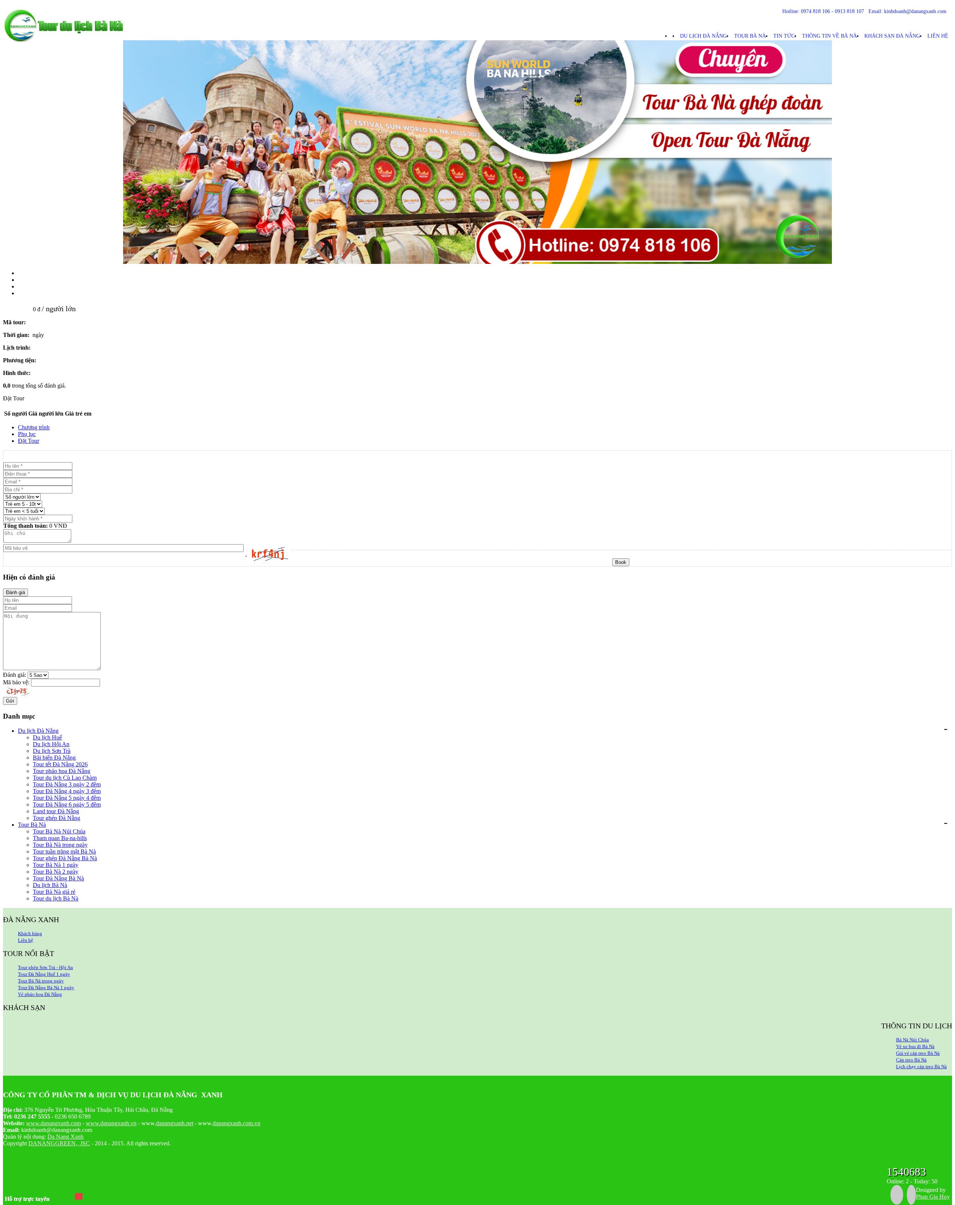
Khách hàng (30, 933)
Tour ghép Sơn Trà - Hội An (45, 967)
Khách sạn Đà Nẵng (892, 36)
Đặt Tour (28, 441)
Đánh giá (15, 592)
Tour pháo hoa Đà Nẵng (61, 771)
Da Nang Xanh (65, 1136)
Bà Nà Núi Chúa (912, 1039)
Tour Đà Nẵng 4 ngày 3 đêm (67, 791)
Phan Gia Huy (933, 1196)
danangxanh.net (174, 1123)
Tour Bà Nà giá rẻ (54, 892)
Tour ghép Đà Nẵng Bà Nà (65, 858)
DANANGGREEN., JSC (59, 1143)
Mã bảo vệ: (16, 682)
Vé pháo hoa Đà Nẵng (40, 994)
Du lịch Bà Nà (50, 885)
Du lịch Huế (47, 737)
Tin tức (784, 36)
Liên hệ (937, 36)
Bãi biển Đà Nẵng (54, 757)
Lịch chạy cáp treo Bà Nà (921, 1066)
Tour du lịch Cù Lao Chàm (65, 778)
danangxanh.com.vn (236, 1123)
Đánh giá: (14, 675)
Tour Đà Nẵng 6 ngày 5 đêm (67, 804)
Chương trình (34, 427)
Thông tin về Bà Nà (829, 36)
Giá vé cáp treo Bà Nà (918, 1053)
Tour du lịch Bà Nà (55, 898)
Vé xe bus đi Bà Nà (915, 1046)
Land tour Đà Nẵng (56, 811)
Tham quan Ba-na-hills (60, 838)
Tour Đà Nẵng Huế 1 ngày (44, 974)
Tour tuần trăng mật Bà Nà (64, 851)
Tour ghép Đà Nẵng (56, 818)
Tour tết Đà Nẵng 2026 (60, 764)
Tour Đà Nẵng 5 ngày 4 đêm (67, 798)
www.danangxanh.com (53, 1123)
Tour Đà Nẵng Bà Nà (58, 878)
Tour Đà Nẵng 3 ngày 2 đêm (67, 784)
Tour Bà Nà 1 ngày (55, 865)
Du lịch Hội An (51, 744)
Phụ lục (27, 434)
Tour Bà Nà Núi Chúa (59, 831)
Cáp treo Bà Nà (911, 1060)
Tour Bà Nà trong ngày (60, 845)
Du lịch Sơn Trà (52, 751)
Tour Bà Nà (750, 36)
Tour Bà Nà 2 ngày (55, 871)
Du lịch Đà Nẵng (703, 36)
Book (620, 562)
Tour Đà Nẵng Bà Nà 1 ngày (46, 987)
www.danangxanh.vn (111, 1123)
